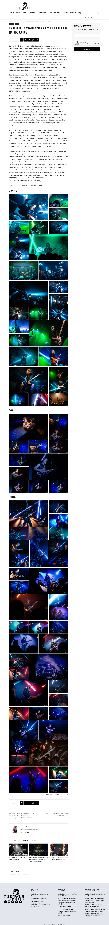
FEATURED (16, 21)
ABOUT (18, 13)
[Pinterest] (29, 40)
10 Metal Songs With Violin (64, 906)
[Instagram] (85, 17)
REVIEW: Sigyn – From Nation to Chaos (40, 904)
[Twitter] (91, 17)
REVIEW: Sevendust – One (37, 907)
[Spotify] (12, 901)
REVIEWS (32, 13)
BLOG (50, 13)
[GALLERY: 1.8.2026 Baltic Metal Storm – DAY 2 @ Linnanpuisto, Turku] (59, 850)
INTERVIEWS (42, 13)
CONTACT (73, 13)
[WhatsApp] (33, 40)
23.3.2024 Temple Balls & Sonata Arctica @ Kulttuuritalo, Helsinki (56, 814)
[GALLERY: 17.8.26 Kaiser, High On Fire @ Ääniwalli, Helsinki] (18, 850)
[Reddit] (88, 17)
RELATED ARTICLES (15, 841)
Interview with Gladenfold (64, 916)
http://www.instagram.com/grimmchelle (30, 829)
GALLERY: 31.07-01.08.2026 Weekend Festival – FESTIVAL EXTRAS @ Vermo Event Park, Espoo (38, 859)
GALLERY (65, 13)
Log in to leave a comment (19, 875)
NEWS (24, 13)
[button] (98, 13)
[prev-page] (10, 865)
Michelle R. (13, 36)
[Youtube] (94, 17)
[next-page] (13, 865)
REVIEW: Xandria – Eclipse (37, 901)
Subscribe (87, 49)
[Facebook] (82, 17)
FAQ (79, 13)
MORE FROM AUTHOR (30, 841)
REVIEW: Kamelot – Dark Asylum (38, 898)
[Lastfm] (25, 833)
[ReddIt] (37, 40)
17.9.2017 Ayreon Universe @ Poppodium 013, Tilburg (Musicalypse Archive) (67, 911)
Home (12, 13)
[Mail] (28, 833)
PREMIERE (57, 13)
